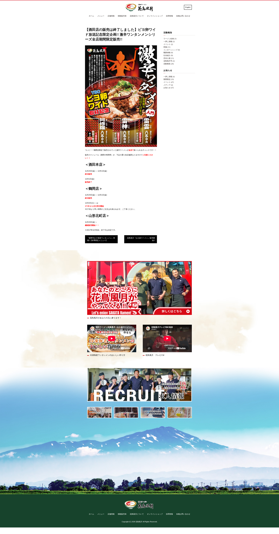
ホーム (91, 16)
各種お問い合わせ (183, 16)
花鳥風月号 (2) (169, 61)
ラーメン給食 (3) (169, 39)
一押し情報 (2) (169, 41)
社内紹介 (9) (168, 55)
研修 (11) (166, 47)
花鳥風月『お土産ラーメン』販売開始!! (141, 239)
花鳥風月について (137, 16)
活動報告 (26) (168, 64)
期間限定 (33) (168, 79)
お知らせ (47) (168, 88)
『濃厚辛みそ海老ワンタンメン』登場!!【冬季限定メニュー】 (101, 239)
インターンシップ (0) (171, 50)
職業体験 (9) (168, 52)
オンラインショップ (155, 16)
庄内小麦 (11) (168, 58)
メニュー (100, 16)
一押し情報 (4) (169, 77)
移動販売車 (122, 16)
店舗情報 (111, 16)
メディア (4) (168, 85)
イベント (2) (168, 44)
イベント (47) (168, 82)
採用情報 (169, 16)
